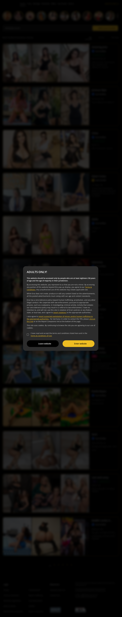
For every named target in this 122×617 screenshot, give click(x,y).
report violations (59, 312)
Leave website (44, 343)
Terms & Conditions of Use (41, 336)
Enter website (80, 343)
